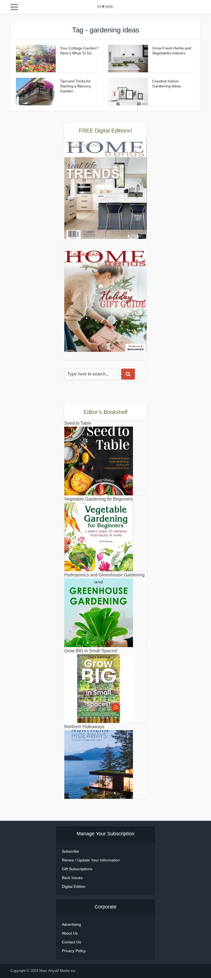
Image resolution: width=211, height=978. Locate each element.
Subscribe (70, 851)
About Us (70, 933)
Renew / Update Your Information (91, 860)
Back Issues (72, 877)
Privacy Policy (74, 951)
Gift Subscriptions (77, 869)
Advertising (71, 924)
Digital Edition (73, 886)
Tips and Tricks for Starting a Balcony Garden (75, 86)
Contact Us (71, 942)
